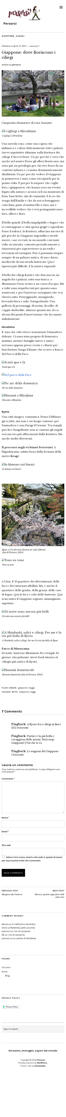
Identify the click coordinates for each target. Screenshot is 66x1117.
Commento (8, 778)
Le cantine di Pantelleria (24, 938)
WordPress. (42, 1063)
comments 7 (34, 46)
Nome (5, 817)
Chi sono (6, 967)
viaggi (20, 36)
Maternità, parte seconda (22, 927)
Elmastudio (40, 1066)
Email (5, 831)
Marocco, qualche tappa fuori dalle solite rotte (49, 894)
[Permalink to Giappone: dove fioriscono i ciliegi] (33, 115)
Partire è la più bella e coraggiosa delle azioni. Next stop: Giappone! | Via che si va (32, 739)
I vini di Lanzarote (21, 931)
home (4, 971)
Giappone (24, 692)
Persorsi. (41, 1060)
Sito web (6, 845)
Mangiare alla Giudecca (12, 893)
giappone (8, 36)
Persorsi (10, 23)
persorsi (16, 64)
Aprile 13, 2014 (19, 46)
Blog (7, 975)
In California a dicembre (23, 924)
